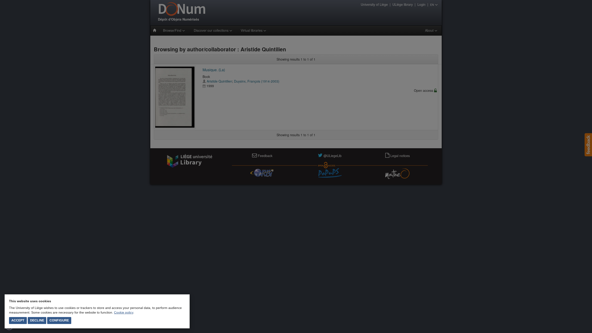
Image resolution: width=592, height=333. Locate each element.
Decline (37, 320)
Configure (59, 320)
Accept (18, 320)
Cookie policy (123, 312)
